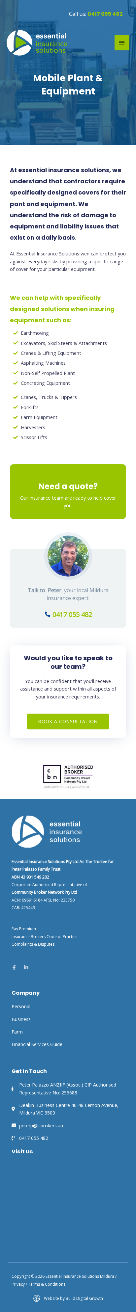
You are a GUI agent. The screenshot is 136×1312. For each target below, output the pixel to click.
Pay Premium (24, 929)
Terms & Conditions (46, 1284)
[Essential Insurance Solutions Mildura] (37, 43)
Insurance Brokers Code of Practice (45, 936)
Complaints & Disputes (33, 944)
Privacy (18, 1284)
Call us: (96, 13)
